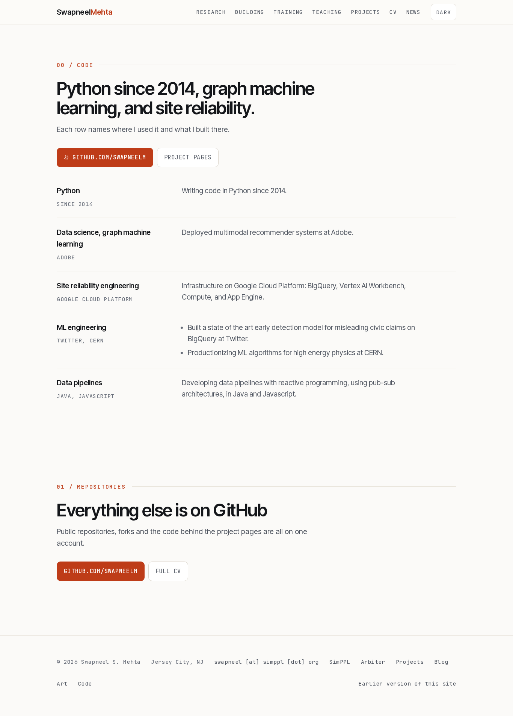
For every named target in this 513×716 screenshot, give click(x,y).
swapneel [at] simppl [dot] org (266, 661)
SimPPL (339, 661)
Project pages (188, 157)
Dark (443, 12)
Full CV (168, 571)
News (413, 11)
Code (85, 683)
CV (393, 11)
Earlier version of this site (407, 683)
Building (249, 11)
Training (288, 11)
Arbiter (373, 661)
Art (62, 683)
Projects (365, 11)
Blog (441, 661)
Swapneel (84, 12)
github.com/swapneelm (109, 157)
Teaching (327, 11)
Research (211, 11)
